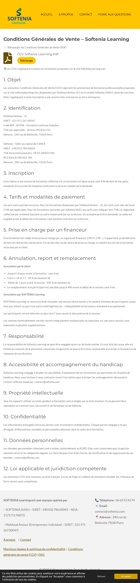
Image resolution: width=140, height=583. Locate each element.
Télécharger (26, 60)
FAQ (41, 555)
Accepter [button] (126, 576)
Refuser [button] (101, 576)
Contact (25, 539)
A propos (9, 539)
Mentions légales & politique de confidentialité (34, 549)
